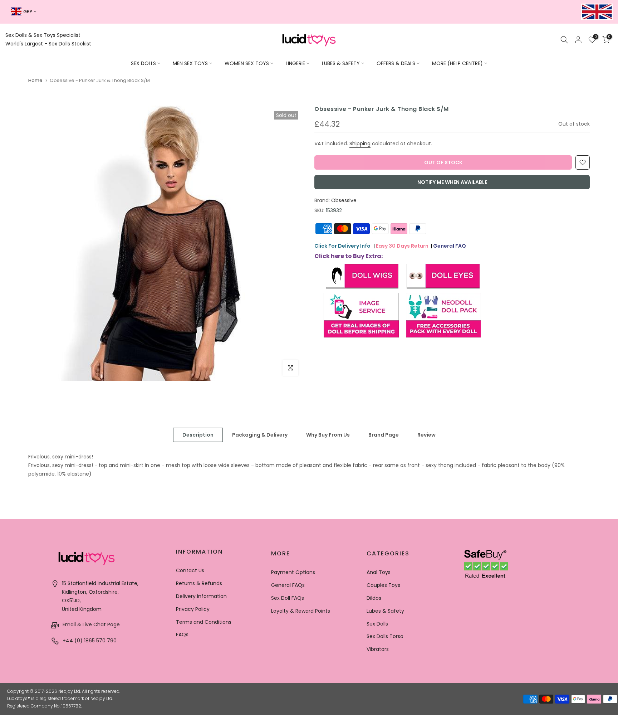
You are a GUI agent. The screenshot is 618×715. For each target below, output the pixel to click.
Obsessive (344, 200)
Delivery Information (201, 596)
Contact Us (190, 570)
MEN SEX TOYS (190, 63)
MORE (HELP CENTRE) (457, 63)
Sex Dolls (377, 623)
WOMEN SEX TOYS (247, 63)
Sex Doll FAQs (287, 598)
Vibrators (378, 649)
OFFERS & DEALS (396, 63)
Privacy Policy (193, 609)
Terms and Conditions (203, 622)
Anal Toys (379, 572)
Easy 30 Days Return (402, 245)
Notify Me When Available (452, 182)
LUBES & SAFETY (341, 63)
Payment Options (293, 572)
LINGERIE (295, 63)
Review (426, 434)
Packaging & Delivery (260, 434)
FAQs (182, 634)
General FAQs (288, 585)
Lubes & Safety (385, 610)
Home (35, 80)
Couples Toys (383, 585)
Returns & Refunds (199, 583)
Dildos (374, 598)
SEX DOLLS (143, 63)
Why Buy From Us (328, 434)
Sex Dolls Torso (385, 636)
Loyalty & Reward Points (300, 610)
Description (198, 434)
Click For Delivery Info (342, 245)
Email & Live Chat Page (90, 624)
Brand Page (383, 434)
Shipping (360, 143)
